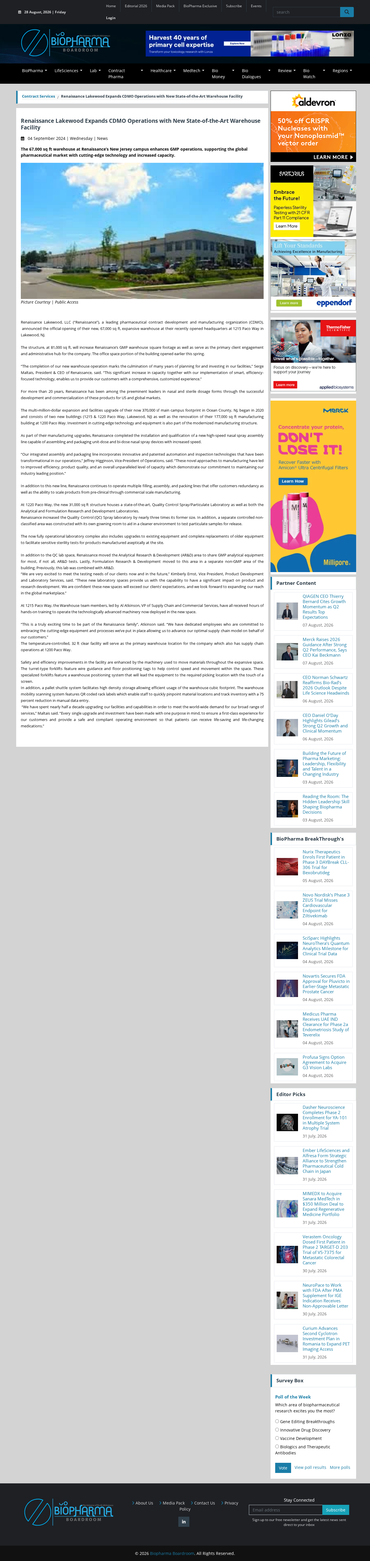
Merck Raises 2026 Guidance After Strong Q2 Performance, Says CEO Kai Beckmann (325, 647)
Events (256, 6)
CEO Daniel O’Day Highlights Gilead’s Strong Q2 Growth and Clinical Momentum (325, 723)
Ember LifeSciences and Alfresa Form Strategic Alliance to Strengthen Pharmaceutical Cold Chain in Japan (326, 1160)
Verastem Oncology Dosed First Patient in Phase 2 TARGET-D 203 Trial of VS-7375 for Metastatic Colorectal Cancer (325, 1250)
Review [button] (285, 70)
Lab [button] (93, 70)
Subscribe (234, 6)
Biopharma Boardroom (172, 1553)
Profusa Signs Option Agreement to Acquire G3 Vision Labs (324, 1062)
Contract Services (38, 96)
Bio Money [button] (218, 73)
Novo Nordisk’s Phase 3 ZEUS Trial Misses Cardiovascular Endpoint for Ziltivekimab (326, 905)
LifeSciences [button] (66, 70)
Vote (283, 1468)
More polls (340, 1467)
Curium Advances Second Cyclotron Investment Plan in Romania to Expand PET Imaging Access (326, 1338)
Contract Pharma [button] (116, 73)
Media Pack (165, 6)
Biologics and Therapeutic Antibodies (302, 1450)
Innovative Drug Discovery (304, 1430)
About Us (143, 1503)
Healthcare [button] (161, 70)
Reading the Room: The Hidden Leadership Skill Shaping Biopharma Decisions (326, 804)
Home (111, 6)
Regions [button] (340, 70)
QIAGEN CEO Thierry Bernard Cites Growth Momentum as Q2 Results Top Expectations (324, 606)
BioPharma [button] (32, 70)
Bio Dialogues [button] (251, 73)
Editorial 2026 (136, 6)
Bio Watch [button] (309, 73)
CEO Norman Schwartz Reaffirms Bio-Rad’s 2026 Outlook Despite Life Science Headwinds (326, 685)
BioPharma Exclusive (200, 6)
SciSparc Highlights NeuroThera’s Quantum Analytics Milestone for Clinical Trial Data (326, 945)
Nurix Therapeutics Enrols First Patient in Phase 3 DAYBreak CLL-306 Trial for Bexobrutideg (326, 862)
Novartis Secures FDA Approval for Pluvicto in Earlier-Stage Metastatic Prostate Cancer (326, 983)
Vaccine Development (300, 1438)
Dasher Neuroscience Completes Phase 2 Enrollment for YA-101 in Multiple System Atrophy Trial (325, 1117)
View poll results (310, 1467)
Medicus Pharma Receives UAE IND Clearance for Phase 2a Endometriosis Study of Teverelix (326, 1024)
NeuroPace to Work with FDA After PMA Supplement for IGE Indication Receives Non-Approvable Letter (325, 1295)
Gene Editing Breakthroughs (307, 1421)
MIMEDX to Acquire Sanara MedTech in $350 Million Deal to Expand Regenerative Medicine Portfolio (323, 1204)
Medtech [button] (191, 70)
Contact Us (204, 1503)
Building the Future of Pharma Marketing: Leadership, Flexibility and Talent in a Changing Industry (324, 763)
